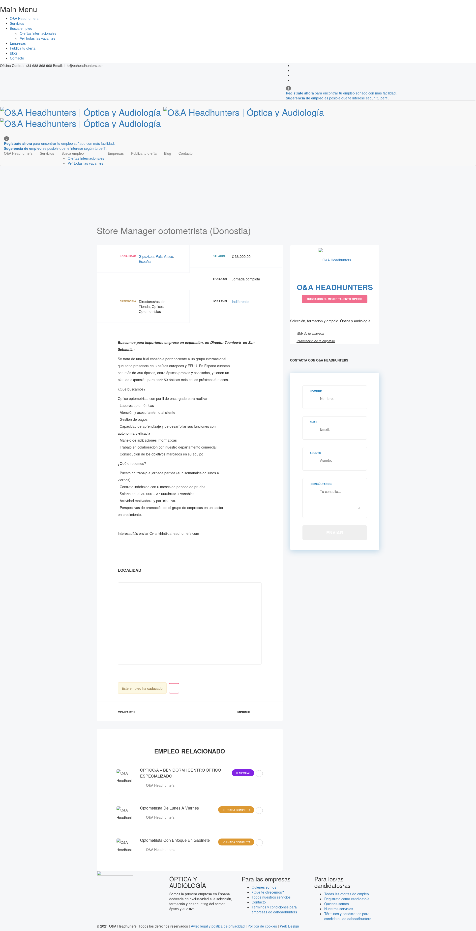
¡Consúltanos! (321, 484)
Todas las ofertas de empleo (346, 893)
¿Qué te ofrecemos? (268, 892)
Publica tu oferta (22, 48)
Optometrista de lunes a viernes (169, 808)
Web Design (289, 926)
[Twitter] (294, 70)
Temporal (243, 773)
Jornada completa (236, 810)
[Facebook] (294, 65)
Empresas (18, 43)
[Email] (159, 711)
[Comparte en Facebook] (144, 711)
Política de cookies (262, 926)
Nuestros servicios (338, 908)
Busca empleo (21, 28)
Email (314, 422)
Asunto (315, 453)
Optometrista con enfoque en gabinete (175, 840)
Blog (13, 53)
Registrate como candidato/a (346, 898)
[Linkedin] (294, 75)
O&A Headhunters (24, 18)
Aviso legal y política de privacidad (218, 926)
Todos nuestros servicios (271, 897)
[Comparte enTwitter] (149, 711)
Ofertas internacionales (38, 33)
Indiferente (240, 301)
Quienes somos (264, 887)
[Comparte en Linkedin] (154, 711)
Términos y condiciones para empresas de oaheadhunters (274, 909)
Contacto (17, 58)
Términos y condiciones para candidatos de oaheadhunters (347, 916)
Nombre (316, 391)
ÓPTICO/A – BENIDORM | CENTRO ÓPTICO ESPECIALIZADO (180, 773)
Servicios (17, 23)
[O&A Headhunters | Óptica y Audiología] (162, 116)
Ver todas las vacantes (37, 38)
